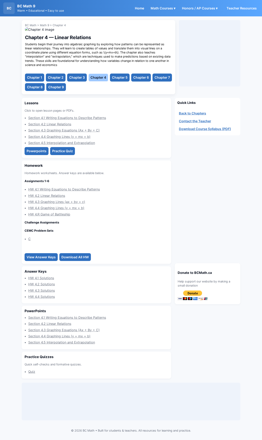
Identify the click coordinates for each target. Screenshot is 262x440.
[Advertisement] (209, 53)
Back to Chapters (192, 113)
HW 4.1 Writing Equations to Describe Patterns (64, 189)
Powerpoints (36, 151)
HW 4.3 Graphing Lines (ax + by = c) (56, 202)
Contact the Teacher (195, 121)
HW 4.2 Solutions (41, 284)
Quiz (31, 372)
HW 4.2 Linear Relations (46, 196)
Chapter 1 (34, 77)
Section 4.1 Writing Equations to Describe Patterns (67, 118)
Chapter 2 (55, 77)
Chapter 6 (141, 77)
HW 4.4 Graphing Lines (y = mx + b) (56, 208)
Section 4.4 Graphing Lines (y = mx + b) (59, 137)
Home (139, 8)
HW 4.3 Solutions (41, 290)
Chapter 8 (35, 87)
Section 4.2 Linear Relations (49, 124)
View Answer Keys (41, 257)
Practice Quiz (62, 151)
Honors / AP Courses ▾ (200, 8)
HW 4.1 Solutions (41, 278)
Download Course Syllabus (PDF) (205, 129)
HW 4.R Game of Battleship (49, 214)
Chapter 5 (120, 77)
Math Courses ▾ (163, 8)
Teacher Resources (242, 8)
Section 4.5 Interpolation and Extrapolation (61, 143)
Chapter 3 (77, 77)
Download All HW (75, 257)
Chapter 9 (56, 87)
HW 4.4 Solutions (41, 297)
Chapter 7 (162, 77)
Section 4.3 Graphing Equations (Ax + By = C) (64, 130)
